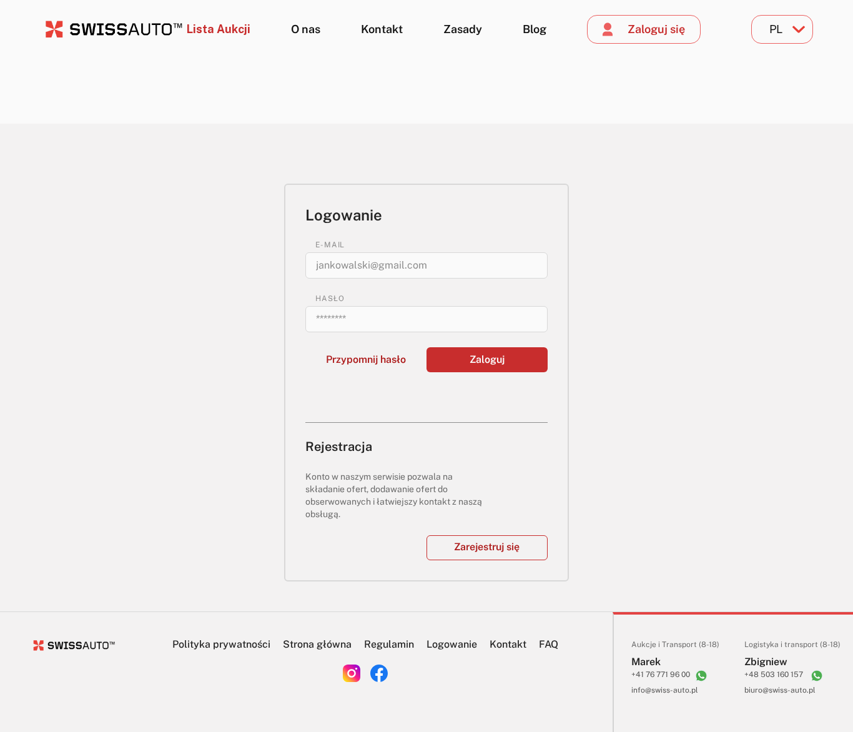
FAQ (548, 644)
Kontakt (382, 29)
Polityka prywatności (221, 644)
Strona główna (317, 644)
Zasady (462, 29)
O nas (305, 29)
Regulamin (389, 644)
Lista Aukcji (218, 29)
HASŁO (329, 298)
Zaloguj (487, 359)
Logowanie (451, 644)
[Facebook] (379, 673)
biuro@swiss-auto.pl (780, 690)
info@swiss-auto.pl (664, 690)
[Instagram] (351, 673)
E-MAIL (330, 244)
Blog (534, 29)
